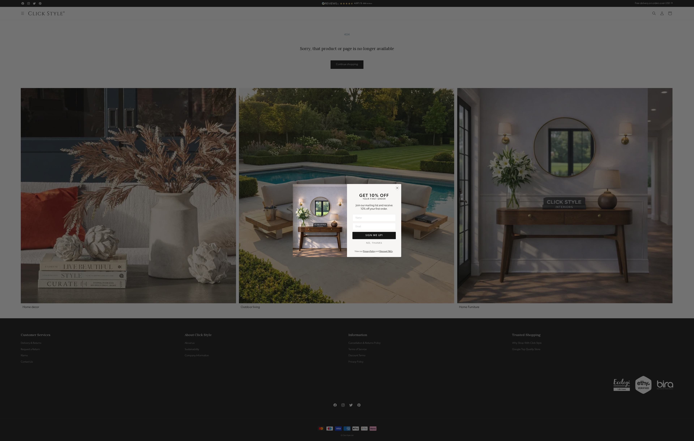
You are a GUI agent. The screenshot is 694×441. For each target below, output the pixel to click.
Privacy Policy (369, 251)
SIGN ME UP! (374, 235)
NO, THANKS (374, 243)
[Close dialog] (397, 188)
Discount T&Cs (386, 251)
